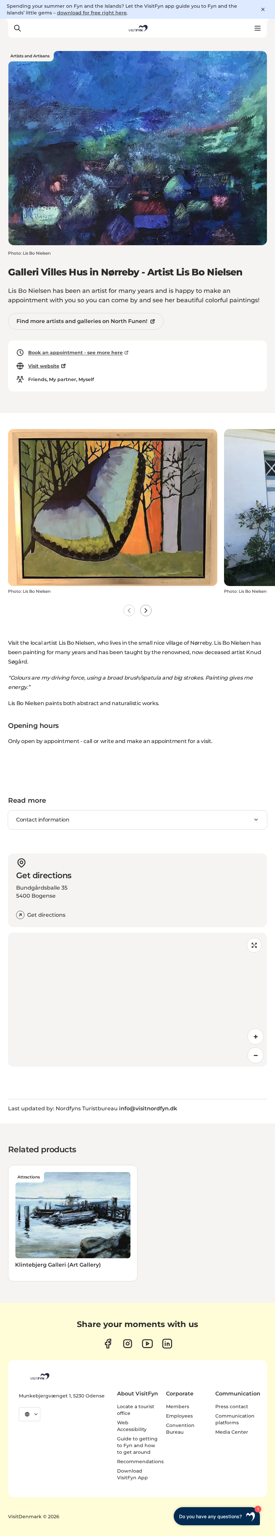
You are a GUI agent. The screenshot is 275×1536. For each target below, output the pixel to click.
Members (177, 1406)
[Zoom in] (256, 1036)
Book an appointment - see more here (75, 353)
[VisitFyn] (39, 1376)
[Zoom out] (256, 1055)
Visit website (43, 366)
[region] (137, 1000)
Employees (179, 1416)
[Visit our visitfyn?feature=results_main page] (147, 1343)
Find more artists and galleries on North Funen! (81, 321)
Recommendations (140, 1462)
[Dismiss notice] (263, 9)
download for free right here (92, 13)
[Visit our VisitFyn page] (108, 1343)
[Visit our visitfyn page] (127, 1343)
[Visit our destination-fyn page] (167, 1343)
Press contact (231, 1406)
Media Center (231, 1432)
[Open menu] (257, 28)
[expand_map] (254, 945)
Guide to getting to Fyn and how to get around (137, 1445)
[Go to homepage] (137, 28)
